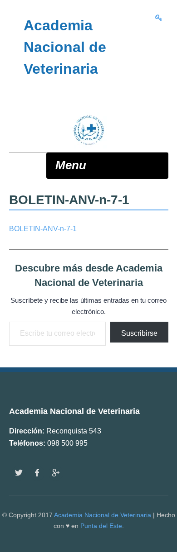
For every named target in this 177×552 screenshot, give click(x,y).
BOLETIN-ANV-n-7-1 (43, 229)
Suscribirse (139, 333)
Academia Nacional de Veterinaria (102, 515)
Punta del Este (101, 525)
